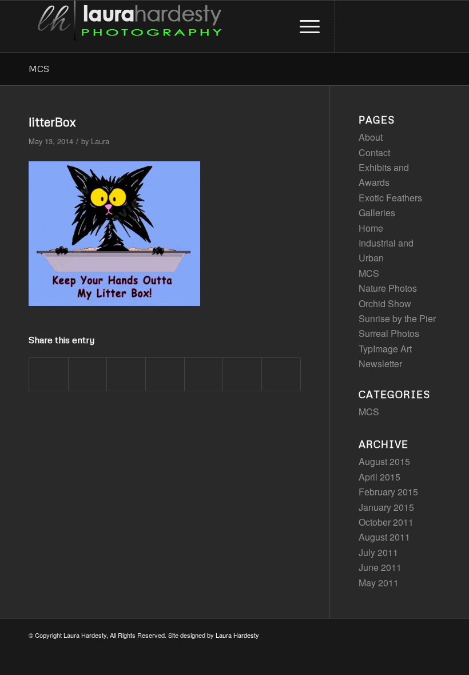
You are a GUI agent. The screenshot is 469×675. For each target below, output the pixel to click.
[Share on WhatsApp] (126, 374)
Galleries (377, 212)
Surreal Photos (389, 333)
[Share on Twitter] (88, 374)
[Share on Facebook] (48, 374)
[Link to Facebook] (414, 26)
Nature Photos (388, 288)
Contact (374, 152)
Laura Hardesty (237, 635)
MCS (39, 68)
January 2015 (386, 507)
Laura (100, 141)
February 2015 (388, 491)
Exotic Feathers (390, 197)
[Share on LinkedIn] (165, 374)
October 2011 (386, 522)
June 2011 (380, 567)
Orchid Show (385, 303)
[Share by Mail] (281, 374)
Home (371, 228)
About (371, 137)
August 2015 (384, 461)
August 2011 (384, 536)
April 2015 (379, 476)
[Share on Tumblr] (204, 374)
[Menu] (304, 26)
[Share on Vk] (242, 374)
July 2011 (378, 552)
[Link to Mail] (431, 26)
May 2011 (379, 582)
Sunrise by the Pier (397, 318)
